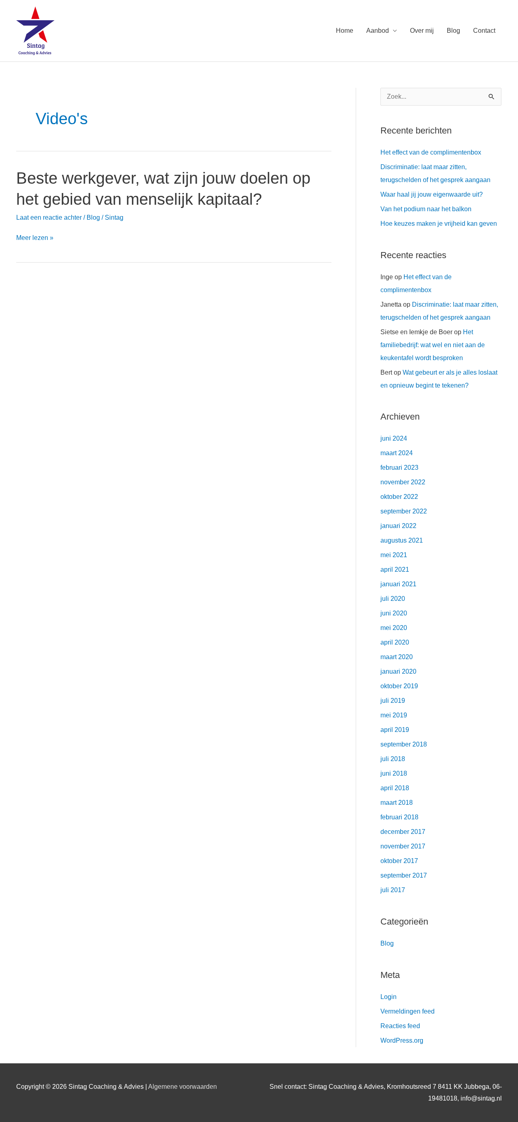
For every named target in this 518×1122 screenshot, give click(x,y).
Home (344, 30)
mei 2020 (393, 627)
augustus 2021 (401, 540)
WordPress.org (401, 1040)
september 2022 (403, 511)
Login (388, 996)
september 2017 (403, 875)
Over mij (422, 30)
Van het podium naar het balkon (425, 209)
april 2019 (394, 729)
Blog (453, 30)
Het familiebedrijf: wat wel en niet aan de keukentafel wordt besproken (432, 345)
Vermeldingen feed (407, 1011)
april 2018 (394, 788)
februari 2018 (399, 817)
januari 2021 (398, 584)
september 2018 (403, 744)
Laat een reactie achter (49, 217)
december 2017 (402, 831)
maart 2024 (396, 453)
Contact (484, 30)
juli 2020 (392, 598)
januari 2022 (398, 525)
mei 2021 (393, 554)
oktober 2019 (399, 686)
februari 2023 (399, 467)
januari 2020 (398, 671)
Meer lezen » (34, 238)
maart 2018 (396, 802)
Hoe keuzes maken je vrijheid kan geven (438, 223)
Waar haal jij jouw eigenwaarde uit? (431, 194)
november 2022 (402, 482)
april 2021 (394, 569)
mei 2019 (393, 715)
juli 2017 (392, 890)
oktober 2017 (399, 860)
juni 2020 (393, 613)
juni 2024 (393, 438)
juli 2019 (392, 700)
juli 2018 (392, 758)
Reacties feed (400, 1025)
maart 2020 (396, 656)
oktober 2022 (399, 496)
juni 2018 (393, 773)
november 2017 (402, 846)
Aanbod (377, 30)
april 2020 (394, 642)
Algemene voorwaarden (182, 1086)
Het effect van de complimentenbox (430, 152)
